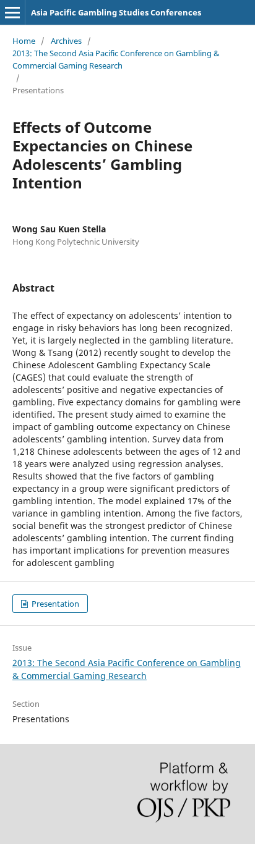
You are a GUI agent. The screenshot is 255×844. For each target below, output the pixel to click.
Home (23, 40)
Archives (66, 40)
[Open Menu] (12, 12)
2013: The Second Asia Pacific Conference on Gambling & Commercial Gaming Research (116, 59)
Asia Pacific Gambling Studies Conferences (116, 12)
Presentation (54, 603)
